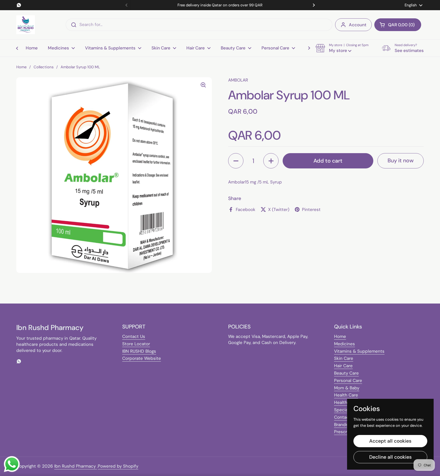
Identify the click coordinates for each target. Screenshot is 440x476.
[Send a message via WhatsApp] (12, 464)
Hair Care (343, 365)
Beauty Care (346, 373)
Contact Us (133, 336)
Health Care (346, 395)
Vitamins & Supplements (359, 351)
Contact (342, 417)
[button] (397, 24)
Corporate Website (141, 358)
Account (357, 25)
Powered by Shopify (118, 466)
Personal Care (348, 380)
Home (21, 67)
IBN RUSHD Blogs (139, 351)
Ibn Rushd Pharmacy (75, 466)
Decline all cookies (390, 457)
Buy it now (401, 160)
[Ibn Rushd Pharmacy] (25, 24)
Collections (43, 67)
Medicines (344, 344)
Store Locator (136, 344)
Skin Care (343, 358)
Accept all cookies (390, 441)
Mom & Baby (346, 388)
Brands (341, 424)
